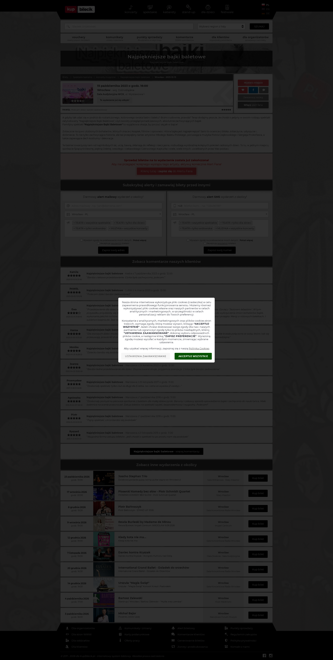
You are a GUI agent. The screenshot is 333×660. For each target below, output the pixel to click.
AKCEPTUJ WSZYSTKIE (193, 356)
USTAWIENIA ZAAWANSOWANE (145, 356)
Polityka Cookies (199, 348)
